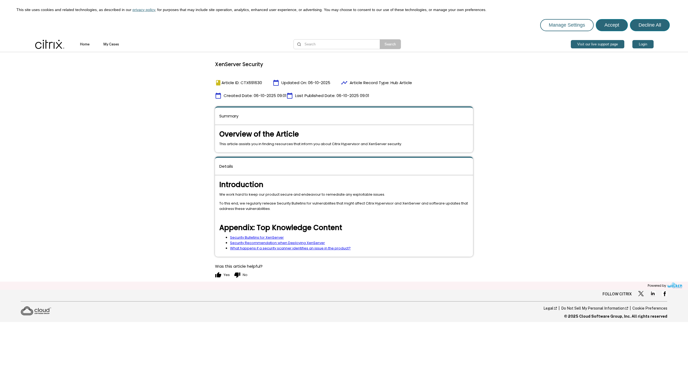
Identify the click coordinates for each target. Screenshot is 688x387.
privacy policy (143, 10)
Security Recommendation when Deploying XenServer (277, 242)
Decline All (650, 25)
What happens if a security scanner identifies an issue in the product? (290, 248)
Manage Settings (567, 25)
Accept (611, 25)
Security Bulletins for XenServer (257, 237)
